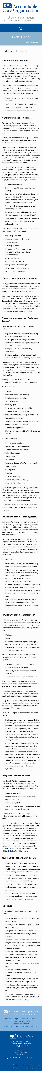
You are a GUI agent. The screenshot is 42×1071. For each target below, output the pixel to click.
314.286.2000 (21, 1054)
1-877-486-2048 (21, 1047)
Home (27, 42)
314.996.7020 (12, 20)
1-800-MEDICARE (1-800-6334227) (21, 1043)
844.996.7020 (30, 20)
